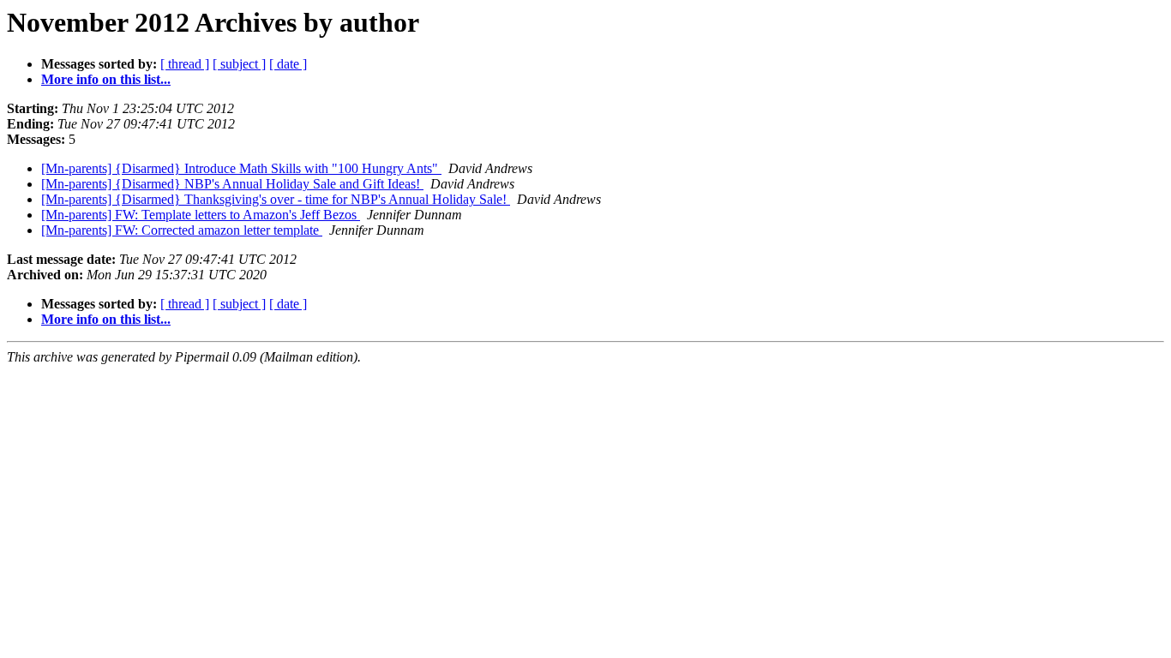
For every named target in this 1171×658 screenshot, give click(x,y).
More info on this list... (106, 79)
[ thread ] (184, 64)
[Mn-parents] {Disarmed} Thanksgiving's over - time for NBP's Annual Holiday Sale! (275, 199)
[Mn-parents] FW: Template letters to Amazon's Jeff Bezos (200, 214)
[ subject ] (239, 64)
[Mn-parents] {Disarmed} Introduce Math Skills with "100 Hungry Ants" (241, 168)
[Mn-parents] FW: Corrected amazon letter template (181, 230)
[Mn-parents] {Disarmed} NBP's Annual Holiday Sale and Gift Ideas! (232, 183)
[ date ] (288, 64)
